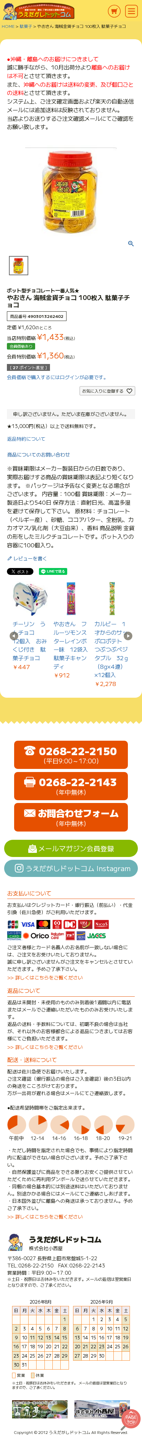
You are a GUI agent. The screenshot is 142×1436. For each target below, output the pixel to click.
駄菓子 (26, 26)
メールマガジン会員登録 (76, 848)
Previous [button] (14, 636)
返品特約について (26, 438)
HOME (8, 26)
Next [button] (128, 636)
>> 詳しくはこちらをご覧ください (45, 977)
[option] (30, 626)
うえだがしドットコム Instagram (78, 868)
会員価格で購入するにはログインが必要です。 (57, 377)
